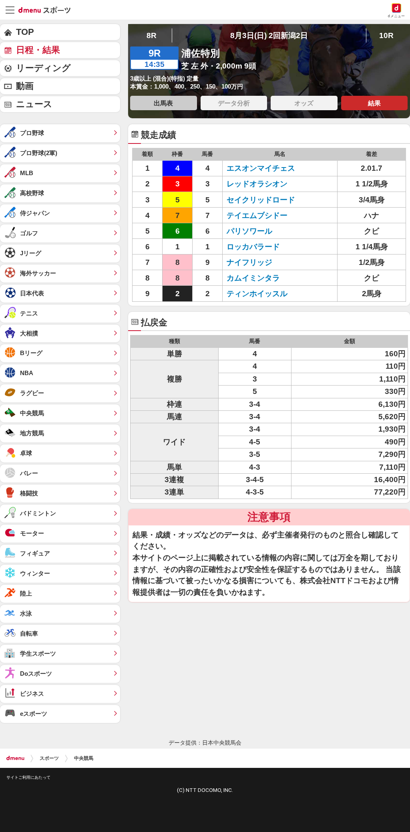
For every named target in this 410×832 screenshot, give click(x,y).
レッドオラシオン (257, 184)
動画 (25, 86)
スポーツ (49, 758)
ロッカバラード (253, 246)
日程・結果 (38, 50)
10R (386, 35)
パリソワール (249, 231)
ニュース (34, 104)
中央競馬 (83, 758)
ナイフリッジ (249, 262)
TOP (25, 32)
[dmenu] (15, 758)
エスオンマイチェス (261, 168)
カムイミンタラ (253, 278)
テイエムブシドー (257, 215)
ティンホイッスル (257, 293)
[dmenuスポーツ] (47, 9)
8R (152, 35)
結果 (374, 103)
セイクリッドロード (261, 200)
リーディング (43, 68)
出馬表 (163, 103)
